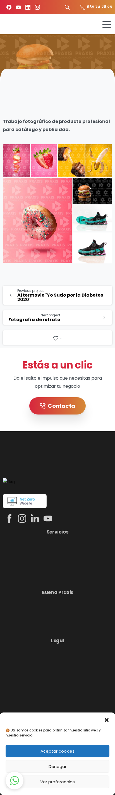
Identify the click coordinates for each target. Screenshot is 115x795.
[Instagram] (37, 7)
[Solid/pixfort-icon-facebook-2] (9, 518)
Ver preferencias (57, 782)
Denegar (57, 766)
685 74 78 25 (99, 7)
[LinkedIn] (27, 7)
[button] (106, 719)
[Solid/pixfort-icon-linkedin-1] (34, 518)
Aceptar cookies (57, 751)
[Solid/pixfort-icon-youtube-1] (47, 518)
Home (34, 51)
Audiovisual (62, 51)
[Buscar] (67, 7)
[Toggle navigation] (106, 24)
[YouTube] (18, 7)
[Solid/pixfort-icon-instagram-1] (22, 518)
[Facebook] (8, 7)
